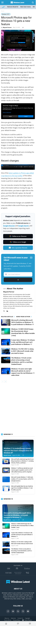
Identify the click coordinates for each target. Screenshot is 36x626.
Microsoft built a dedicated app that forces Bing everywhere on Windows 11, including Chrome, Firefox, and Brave (22, 461)
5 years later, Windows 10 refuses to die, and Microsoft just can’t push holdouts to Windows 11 (23, 342)
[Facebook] (8, 611)
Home (2, 11)
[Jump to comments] (18, 623)
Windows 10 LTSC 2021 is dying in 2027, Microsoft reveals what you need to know (22, 351)
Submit (18, 280)
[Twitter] (5, 311)
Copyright (27, 618)
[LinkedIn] (8, 311)
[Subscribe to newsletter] (30, 623)
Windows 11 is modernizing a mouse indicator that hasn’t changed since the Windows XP (18, 450)
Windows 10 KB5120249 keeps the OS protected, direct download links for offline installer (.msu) (22, 525)
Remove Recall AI (12, 7)
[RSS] (18, 611)
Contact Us (20, 618)
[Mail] (13, 611)
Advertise (13, 618)
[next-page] (5, 381)
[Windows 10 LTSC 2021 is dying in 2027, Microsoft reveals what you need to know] (5, 351)
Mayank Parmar (7, 27)
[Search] (32, 2)
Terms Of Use (7, 620)
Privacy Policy (16, 620)
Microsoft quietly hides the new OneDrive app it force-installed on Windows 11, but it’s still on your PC (22, 488)
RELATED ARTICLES (7, 316)
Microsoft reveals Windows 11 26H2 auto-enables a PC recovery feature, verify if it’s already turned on (22, 479)
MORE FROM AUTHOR (23, 316)
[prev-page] (2, 381)
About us (7, 618)
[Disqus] (18, 409)
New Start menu (25, 7)
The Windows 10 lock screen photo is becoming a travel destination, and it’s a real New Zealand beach (21, 550)
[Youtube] (28, 611)
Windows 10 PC (5, 14)
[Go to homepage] (6, 623)
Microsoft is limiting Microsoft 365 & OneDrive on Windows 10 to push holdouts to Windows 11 (22, 322)
